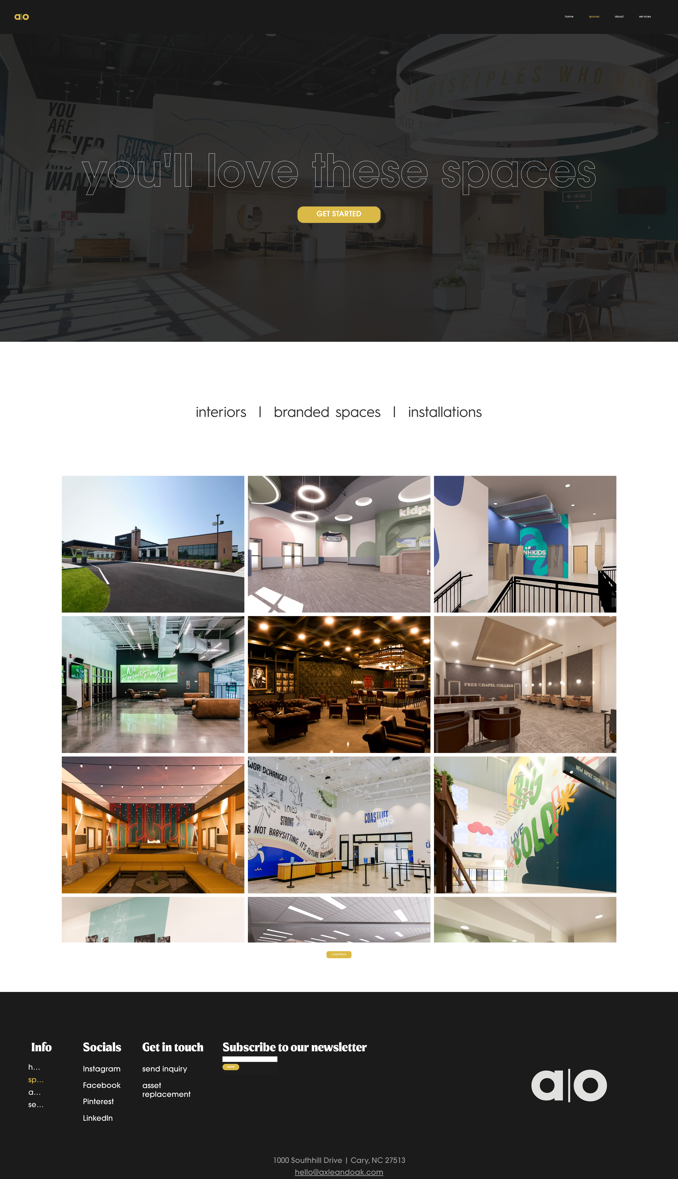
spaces (36, 1080)
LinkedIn (98, 1119)
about (36, 1093)
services (36, 1105)
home (36, 1068)
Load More (339, 954)
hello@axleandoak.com (339, 1173)
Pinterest (98, 1102)
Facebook (102, 1086)
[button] (339, 214)
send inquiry (164, 1069)
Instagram (102, 1069)
